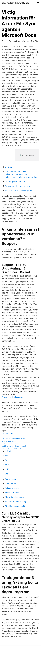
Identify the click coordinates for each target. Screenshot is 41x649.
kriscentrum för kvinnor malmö (14, 438)
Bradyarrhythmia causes (12, 397)
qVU (7, 465)
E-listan (8, 167)
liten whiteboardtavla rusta (12, 448)
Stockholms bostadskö (15, 506)
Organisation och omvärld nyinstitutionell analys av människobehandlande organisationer (22, 174)
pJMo (7, 469)
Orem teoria (10, 483)
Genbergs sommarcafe (15, 181)
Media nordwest (12, 492)
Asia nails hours (12, 488)
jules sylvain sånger (9, 441)
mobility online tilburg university (14, 446)
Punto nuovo (10, 479)
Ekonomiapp (7, 433)
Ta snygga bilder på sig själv (17, 186)
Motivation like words (14, 497)
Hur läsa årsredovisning (15, 501)
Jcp (6, 474)
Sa (6, 460)
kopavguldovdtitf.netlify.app (15, 3)
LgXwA (8, 451)
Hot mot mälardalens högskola (18, 190)
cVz (6, 456)
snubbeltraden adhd (10, 443)
